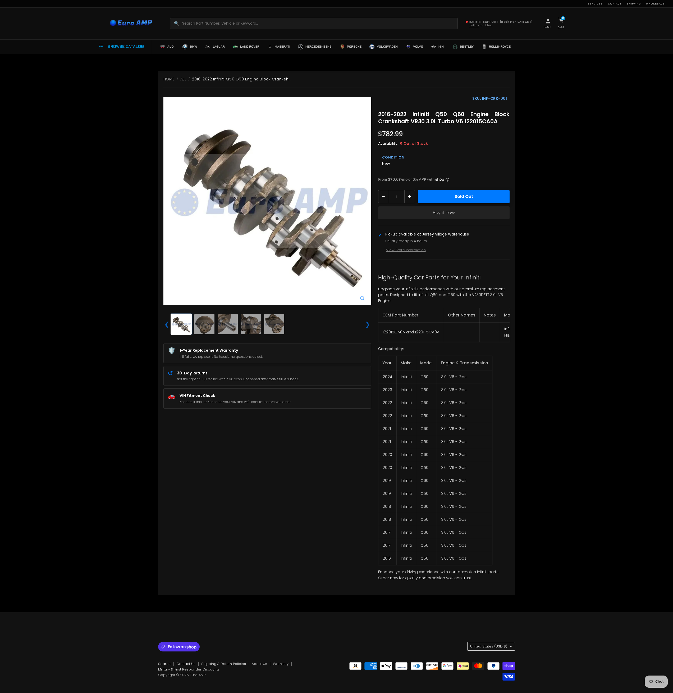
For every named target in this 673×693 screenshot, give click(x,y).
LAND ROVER (249, 46)
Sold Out (464, 196)
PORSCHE (354, 46)
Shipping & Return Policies (223, 663)
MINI (441, 46)
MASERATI (282, 46)
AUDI (171, 46)
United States (488, 646)
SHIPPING (634, 3)
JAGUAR (218, 46)
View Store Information (406, 249)
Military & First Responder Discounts (188, 669)
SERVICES (595, 3)
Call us (474, 25)
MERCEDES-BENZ (318, 46)
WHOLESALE (655, 3)
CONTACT (614, 3)
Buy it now (444, 212)
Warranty (281, 663)
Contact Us (185, 663)
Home (169, 79)
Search (164, 663)
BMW (193, 46)
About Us (259, 663)
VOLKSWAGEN (387, 46)
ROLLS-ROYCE (500, 46)
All (183, 79)
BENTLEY (467, 46)
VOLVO (418, 46)
